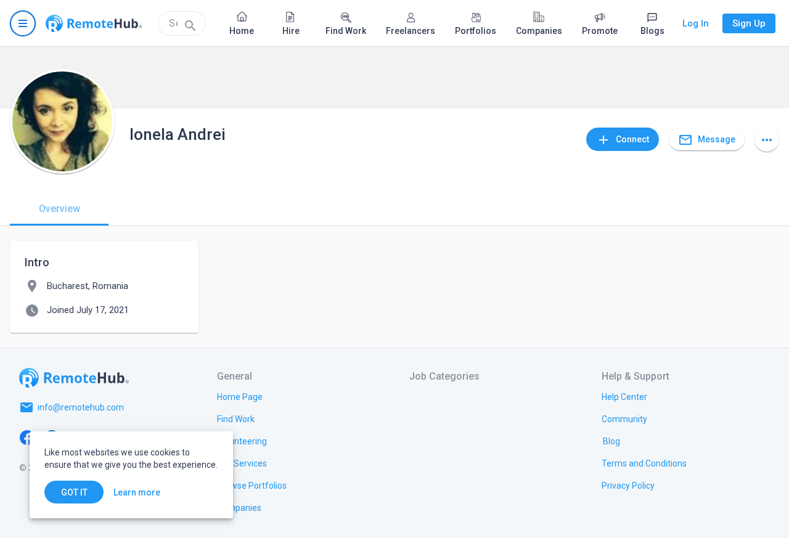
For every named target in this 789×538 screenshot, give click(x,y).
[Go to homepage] (94, 23)
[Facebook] (27, 437)
